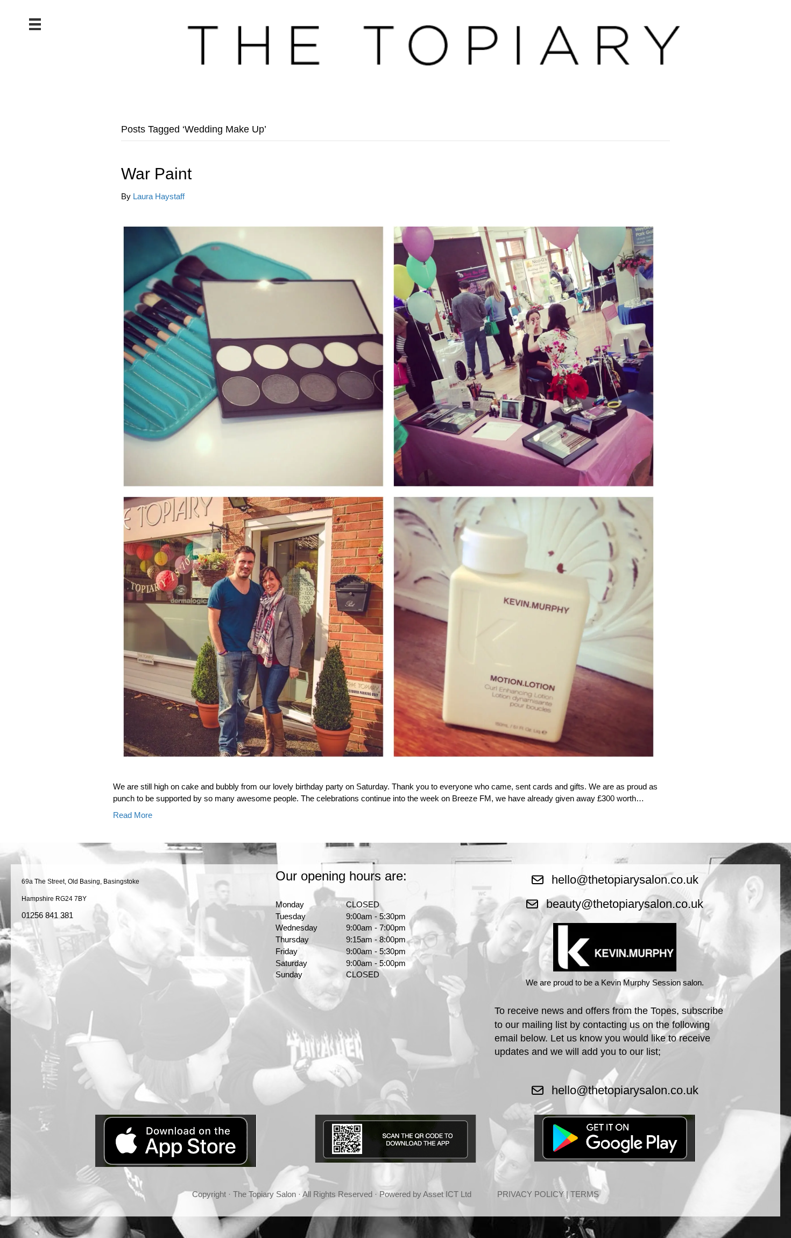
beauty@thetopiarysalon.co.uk (624, 904)
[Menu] (35, 24)
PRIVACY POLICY (530, 1194)
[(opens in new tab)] (176, 1140)
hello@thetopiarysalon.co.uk (625, 879)
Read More (132, 815)
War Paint (156, 174)
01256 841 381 (47, 915)
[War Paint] (388, 490)
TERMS (584, 1194)
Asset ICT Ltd (447, 1194)
